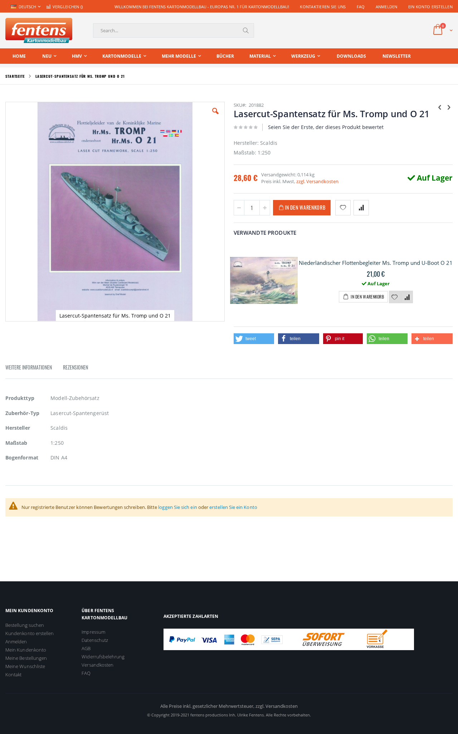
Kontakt (13, 674)
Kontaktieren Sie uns (323, 6)
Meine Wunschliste (25, 666)
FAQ (361, 6)
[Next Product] (449, 107)
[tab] (34, 368)
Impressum (93, 632)
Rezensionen (75, 367)
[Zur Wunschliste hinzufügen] (394, 297)
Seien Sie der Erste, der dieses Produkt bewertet (326, 127)
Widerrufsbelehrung (103, 656)
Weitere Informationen (28, 367)
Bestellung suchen (24, 625)
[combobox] (173, 30)
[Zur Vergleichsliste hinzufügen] (407, 297)
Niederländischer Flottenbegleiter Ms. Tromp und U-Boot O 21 (376, 262)
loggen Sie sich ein (177, 507)
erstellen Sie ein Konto (233, 507)
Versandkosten (97, 665)
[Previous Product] (440, 107)
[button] (215, 116)
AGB (86, 648)
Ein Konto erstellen (430, 6)
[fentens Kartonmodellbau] (38, 30)
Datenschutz (95, 640)
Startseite (15, 76)
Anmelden (387, 6)
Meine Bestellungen (26, 658)
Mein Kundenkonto (25, 650)
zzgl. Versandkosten (317, 181)
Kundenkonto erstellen (29, 633)
